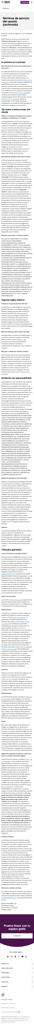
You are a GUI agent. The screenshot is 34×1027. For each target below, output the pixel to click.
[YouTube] (22, 957)
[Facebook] (15, 957)
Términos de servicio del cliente (11, 162)
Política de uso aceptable (22, 93)
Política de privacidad (16, 600)
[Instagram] (11, 957)
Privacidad (4, 1003)
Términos (12, 1003)
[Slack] (5, 2)
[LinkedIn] (8, 957)
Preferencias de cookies (8, 1007)
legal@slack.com (24, 576)
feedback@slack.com (8, 574)
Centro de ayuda (12, 134)
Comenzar (24, 2)
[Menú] (32, 2)
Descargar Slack (5, 999)
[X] (19, 957)
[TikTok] (26, 957)
